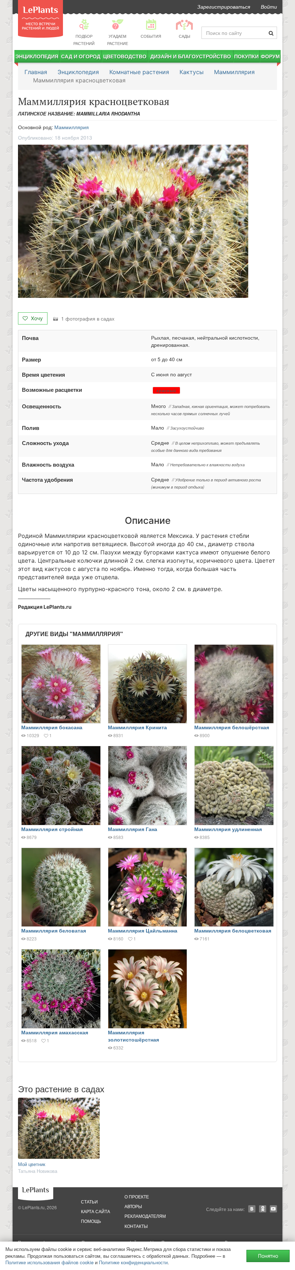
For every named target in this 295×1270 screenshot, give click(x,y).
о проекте (136, 1196)
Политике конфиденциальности (133, 1262)
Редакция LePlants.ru (45, 607)
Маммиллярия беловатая (53, 930)
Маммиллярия (234, 72)
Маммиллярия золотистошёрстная (133, 1036)
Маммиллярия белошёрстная (231, 727)
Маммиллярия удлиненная (228, 829)
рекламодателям (145, 1216)
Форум (270, 56)
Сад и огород (80, 56)
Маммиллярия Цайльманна (142, 930)
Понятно (268, 1256)
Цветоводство (124, 56)
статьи (89, 1201)
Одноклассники (262, 1208)
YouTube (273, 1208)
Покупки (246, 56)
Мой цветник (31, 1164)
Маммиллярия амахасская (54, 1032)
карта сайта (95, 1211)
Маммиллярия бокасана (51, 727)
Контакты (136, 1226)
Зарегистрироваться (223, 6)
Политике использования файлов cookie (49, 1262)
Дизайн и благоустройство (190, 56)
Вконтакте (251, 1208)
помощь (91, 1221)
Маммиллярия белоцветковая (232, 930)
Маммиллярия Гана (132, 829)
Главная (35, 72)
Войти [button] (269, 6)
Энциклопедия (36, 56)
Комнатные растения (139, 72)
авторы (133, 1206)
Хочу (36, 318)
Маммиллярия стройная (52, 829)
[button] (147, 221)
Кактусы (192, 72)
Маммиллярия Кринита (137, 727)
